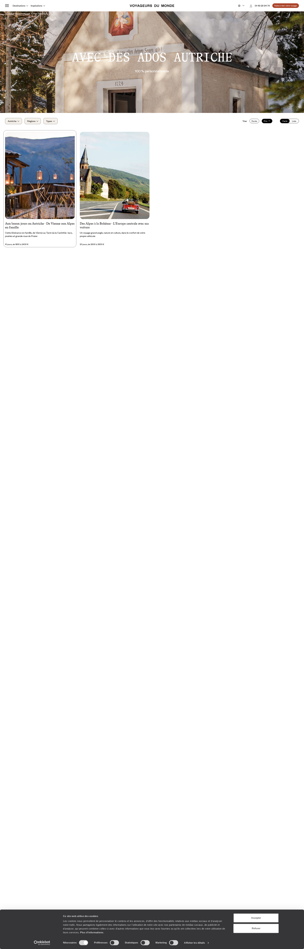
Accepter (256, 917)
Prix (265, 121)
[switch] (114, 942)
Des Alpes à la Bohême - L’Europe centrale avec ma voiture (114, 225)
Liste (294, 121)
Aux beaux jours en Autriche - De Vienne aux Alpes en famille (40, 225)
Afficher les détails (194, 942)
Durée (254, 121)
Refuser (256, 928)
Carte (284, 121)
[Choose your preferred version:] (241, 5)
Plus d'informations (91, 932)
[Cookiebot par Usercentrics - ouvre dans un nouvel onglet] (42, 942)
